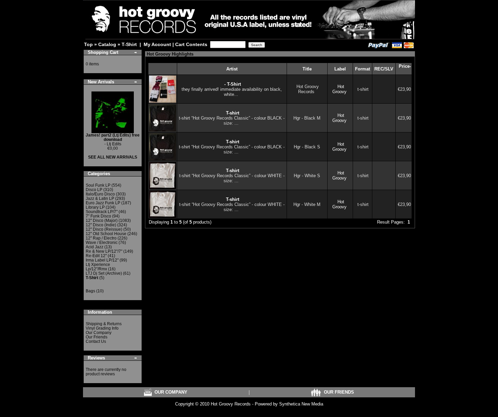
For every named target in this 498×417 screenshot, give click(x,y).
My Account (157, 44)
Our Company (98, 332)
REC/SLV (383, 68)
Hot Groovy (339, 89)
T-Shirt (129, 44)
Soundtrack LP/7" (102, 211)
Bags (90, 291)
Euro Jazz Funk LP (103, 203)
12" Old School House (106, 233)
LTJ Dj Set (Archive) (104, 273)
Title (307, 68)
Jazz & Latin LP (100, 198)
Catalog (107, 44)
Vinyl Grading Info (102, 328)
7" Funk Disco (98, 216)
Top (88, 44)
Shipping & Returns (104, 323)
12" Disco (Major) (102, 220)
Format (362, 68)
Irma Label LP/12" (102, 260)
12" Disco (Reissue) (104, 229)
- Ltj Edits (113, 139)
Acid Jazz (94, 247)
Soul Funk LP (98, 185)
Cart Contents (191, 44)
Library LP (95, 207)
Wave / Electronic (102, 242)
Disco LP (94, 189)
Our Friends (96, 337)
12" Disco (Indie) (101, 225)
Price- (405, 66)
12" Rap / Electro (101, 238)
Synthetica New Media (301, 403)
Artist (231, 68)
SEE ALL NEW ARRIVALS (112, 157)
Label (340, 68)
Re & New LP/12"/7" (104, 251)
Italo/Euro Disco (100, 194)
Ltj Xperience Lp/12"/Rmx (98, 266)
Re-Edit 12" (96, 255)
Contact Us (96, 341)
